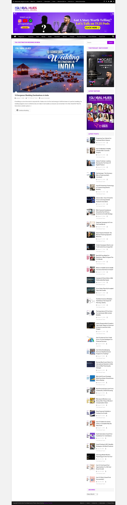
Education (57, 36)
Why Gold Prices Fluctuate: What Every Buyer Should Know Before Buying (104, 378)
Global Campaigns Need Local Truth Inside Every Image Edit (104, 246)
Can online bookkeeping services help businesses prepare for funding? (103, 351)
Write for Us (71, 1)
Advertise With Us (62, 1)
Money (43, 36)
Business (31, 36)
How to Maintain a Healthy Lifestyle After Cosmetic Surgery (103, 150)
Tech (37, 36)
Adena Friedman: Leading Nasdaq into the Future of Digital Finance (103, 163)
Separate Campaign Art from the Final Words (104, 223)
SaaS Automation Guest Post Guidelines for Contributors (104, 435)
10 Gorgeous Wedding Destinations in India (32, 95)
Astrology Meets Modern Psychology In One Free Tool (104, 455)
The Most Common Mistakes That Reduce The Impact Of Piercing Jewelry (104, 300)
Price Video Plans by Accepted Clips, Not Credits (104, 289)
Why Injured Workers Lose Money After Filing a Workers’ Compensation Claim (104, 400)
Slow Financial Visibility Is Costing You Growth (103, 412)
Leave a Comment (45, 98)
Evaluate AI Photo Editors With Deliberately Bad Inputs (104, 279)
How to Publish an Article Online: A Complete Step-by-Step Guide (104, 423)
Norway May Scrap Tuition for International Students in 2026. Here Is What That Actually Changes (104, 365)
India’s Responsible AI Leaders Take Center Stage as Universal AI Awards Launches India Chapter (105, 326)
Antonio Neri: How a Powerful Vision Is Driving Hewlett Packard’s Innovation (104, 199)
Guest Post (102, 36)
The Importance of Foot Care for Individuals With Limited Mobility (104, 313)
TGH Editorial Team (32, 98)
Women (65, 36)
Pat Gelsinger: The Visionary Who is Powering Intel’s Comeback (104, 175)
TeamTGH (98, 346)
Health (50, 36)
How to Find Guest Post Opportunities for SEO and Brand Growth (103, 467)
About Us (32, 1)
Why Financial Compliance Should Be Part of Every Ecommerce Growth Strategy (104, 212)
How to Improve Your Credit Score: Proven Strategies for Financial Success (104, 339)
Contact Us (39, 1)
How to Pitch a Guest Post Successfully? (103, 478)
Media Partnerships (80, 1)
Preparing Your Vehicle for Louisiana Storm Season (103, 139)
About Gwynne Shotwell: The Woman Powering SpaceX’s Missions (104, 234)
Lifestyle (72, 36)
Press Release (92, 36)
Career (53, 1)
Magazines (21, 36)
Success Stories (81, 36)
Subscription (47, 1)
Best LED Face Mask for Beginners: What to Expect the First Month (104, 257)
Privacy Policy (110, 503)
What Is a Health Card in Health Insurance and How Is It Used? (104, 268)
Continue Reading (24, 110)
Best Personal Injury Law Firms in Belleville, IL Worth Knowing (105, 389)
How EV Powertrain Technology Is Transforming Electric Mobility (105, 187)
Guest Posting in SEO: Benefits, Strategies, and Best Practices (104, 445)
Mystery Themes (48, 503)
